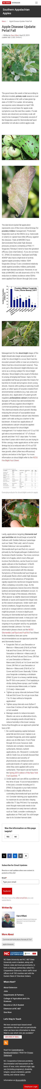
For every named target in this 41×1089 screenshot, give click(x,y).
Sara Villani (15, 35)
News (4, 21)
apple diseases (8, 944)
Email (4, 878)
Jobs (6, 991)
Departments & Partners (14, 995)
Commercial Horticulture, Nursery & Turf (17, 939)
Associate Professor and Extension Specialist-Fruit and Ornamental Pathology (26, 921)
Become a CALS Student (14, 1005)
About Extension (10, 987)
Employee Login (30, 1087)
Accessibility (21, 1080)
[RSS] (6, 1042)
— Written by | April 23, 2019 (15, 35)
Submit (7, 891)
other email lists (21, 898)
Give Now (8, 1012)
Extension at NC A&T (12, 1009)
